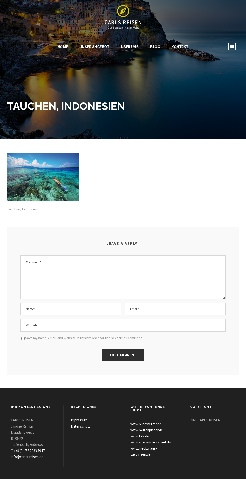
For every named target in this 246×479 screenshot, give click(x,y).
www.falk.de (139, 436)
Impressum (79, 420)
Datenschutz (81, 426)
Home (63, 47)
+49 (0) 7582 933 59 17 (29, 450)
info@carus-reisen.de (27, 456)
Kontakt (180, 47)
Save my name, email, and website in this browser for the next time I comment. (84, 338)
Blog (155, 47)
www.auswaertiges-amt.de (150, 442)
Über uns (130, 47)
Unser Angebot (95, 47)
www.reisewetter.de (145, 424)
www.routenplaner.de (146, 430)
